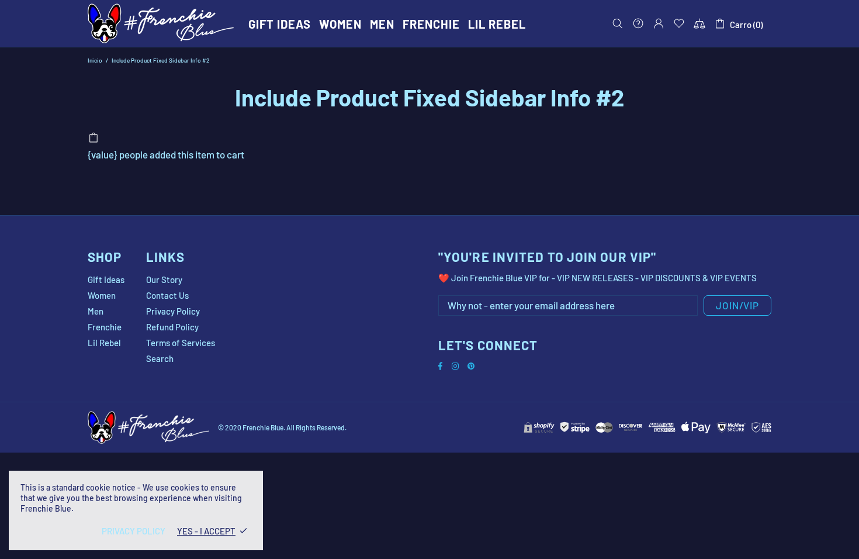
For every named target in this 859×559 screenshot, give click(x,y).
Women (102, 295)
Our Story (164, 279)
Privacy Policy (173, 311)
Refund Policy (172, 327)
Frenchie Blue (161, 23)
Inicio (95, 60)
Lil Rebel (104, 342)
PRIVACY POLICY (133, 531)
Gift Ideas (106, 279)
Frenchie (105, 327)
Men (95, 311)
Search (160, 358)
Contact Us (167, 295)
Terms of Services (180, 342)
